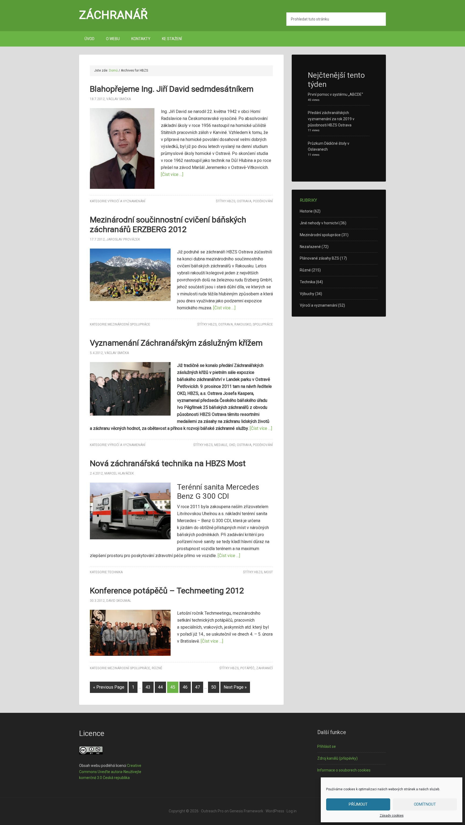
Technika (115, 572)
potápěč (247, 668)
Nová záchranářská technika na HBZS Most (168, 463)
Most (268, 572)
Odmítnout (425, 804)
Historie (306, 211)
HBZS (231, 201)
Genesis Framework (246, 811)
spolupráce (263, 324)
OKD (232, 445)
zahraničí (264, 668)
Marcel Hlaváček (119, 473)
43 (148, 687)
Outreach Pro (212, 811)
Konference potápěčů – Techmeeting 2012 (167, 590)
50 (213, 687)
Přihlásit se (326, 746)
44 (160, 687)
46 (185, 687)
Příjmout (358, 804)
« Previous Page (108, 687)
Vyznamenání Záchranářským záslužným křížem (176, 343)
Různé (157, 668)
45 (172, 687)
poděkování (263, 201)
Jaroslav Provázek (123, 239)
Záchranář (113, 15)
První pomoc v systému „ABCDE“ (335, 94)
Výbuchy (307, 294)
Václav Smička (118, 99)
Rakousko (242, 324)
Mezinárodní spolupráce (129, 324)
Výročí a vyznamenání (126, 201)
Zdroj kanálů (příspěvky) (337, 758)
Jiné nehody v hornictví (319, 223)
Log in (292, 811)
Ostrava (244, 201)
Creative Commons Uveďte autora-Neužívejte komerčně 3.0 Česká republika (110, 771)
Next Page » (235, 687)
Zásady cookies (392, 815)
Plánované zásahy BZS (319, 258)
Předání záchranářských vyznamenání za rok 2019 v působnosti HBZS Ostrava (331, 119)
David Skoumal (118, 601)
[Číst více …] (172, 174)
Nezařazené (310, 247)
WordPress (275, 811)
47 (197, 687)
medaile (220, 445)
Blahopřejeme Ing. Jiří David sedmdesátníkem (171, 89)
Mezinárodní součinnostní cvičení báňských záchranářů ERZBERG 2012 (168, 224)
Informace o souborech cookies (344, 770)
